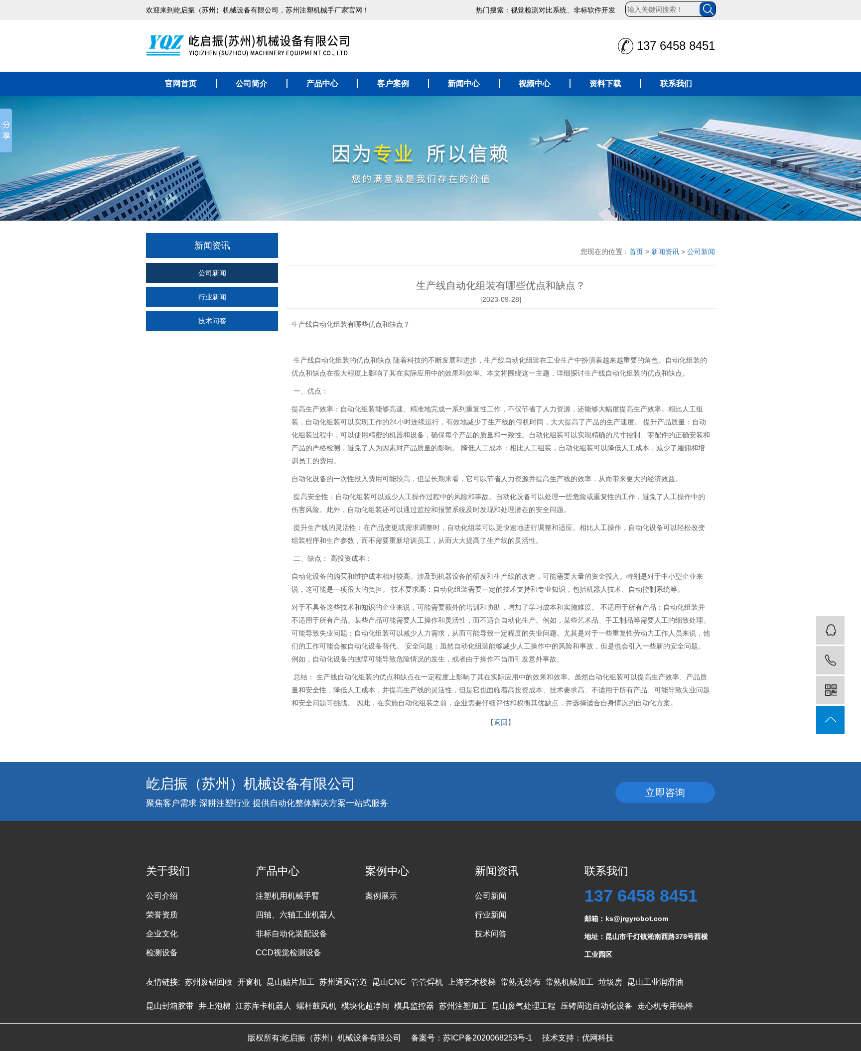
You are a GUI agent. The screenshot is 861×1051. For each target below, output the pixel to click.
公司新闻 (212, 273)
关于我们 (168, 871)
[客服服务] (830, 630)
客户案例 (393, 83)
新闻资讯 (665, 252)
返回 (501, 722)
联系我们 (676, 83)
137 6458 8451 (641, 896)
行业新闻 (212, 297)
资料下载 (605, 83)
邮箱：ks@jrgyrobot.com (626, 918)
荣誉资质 (162, 915)
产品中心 (322, 83)
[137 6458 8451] (830, 660)
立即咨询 (665, 792)
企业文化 (162, 933)
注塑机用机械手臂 (287, 896)
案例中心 (387, 871)
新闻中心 (464, 83)
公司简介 (252, 83)
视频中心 (535, 83)
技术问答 (212, 321)
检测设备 (162, 952)
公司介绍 (162, 896)
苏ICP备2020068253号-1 (487, 1038)
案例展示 (381, 896)
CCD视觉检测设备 (288, 952)
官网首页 (181, 83)
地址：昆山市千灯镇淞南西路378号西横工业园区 (646, 938)
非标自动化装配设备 (291, 933)
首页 (636, 252)
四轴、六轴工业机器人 (295, 915)
